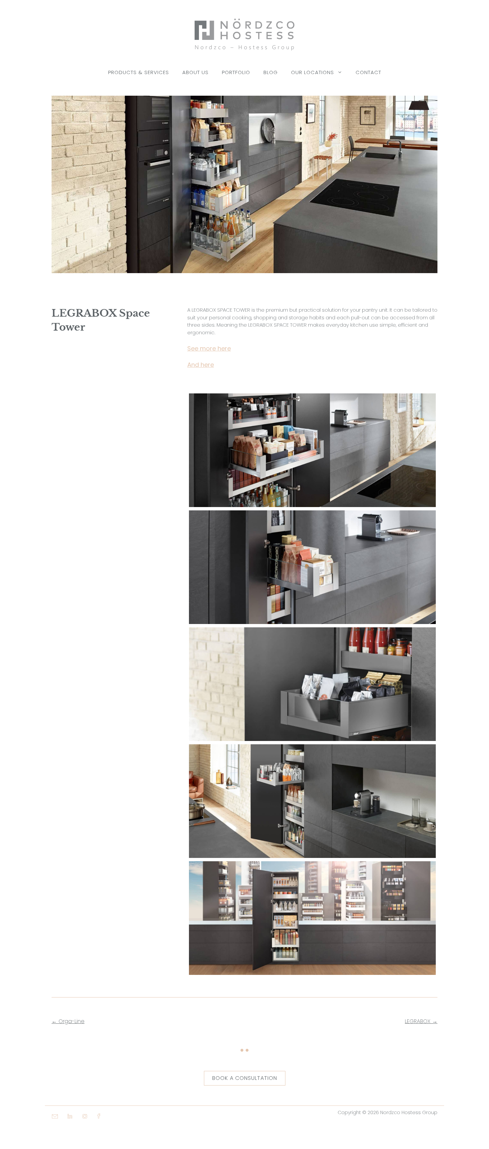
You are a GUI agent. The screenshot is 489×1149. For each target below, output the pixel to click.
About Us (195, 72)
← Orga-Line (68, 1021)
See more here (209, 348)
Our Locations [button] (312, 72)
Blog (270, 72)
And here (200, 365)
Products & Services (138, 72)
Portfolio (236, 72)
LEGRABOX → (421, 1021)
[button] (51, 1135)
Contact (368, 72)
